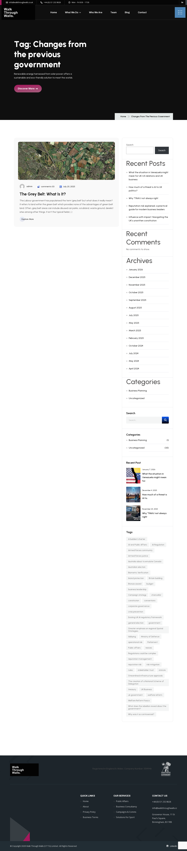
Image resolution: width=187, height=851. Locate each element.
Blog (127, 12)
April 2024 (134, 368)
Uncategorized (137, 398)
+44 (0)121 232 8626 (161, 801)
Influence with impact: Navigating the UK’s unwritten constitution (148, 219)
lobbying (132, 636)
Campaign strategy (137, 595)
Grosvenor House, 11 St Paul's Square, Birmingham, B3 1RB (163, 818)
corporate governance (138, 606)
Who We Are (95, 12)
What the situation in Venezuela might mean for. (154, 477)
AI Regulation (158, 544)
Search (129, 144)
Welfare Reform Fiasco (139, 700)
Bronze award (134, 584)
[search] (165, 420)
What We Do (71, 12)
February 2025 (136, 338)
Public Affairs (122, 801)
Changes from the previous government (150, 116)
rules (130, 670)
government (154, 623)
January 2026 (136, 269)
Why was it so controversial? (141, 714)
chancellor (156, 595)
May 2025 (134, 322)
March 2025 (135, 330)
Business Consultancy (126, 806)
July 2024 (133, 353)
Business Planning (138, 390)
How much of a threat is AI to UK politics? (145, 189)
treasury (132, 689)
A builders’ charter (136, 539)
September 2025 (137, 300)
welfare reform (155, 695)
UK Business (146, 689)
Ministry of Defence (150, 636)
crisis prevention (135, 611)
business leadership (137, 589)
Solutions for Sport (125, 817)
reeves (149, 648)
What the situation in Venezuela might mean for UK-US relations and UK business (148, 176)
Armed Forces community (140, 550)
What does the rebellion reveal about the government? (147, 707)
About (86, 806)
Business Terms (90, 817)
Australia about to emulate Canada (144, 561)
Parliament (152, 642)
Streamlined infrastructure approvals (145, 675)
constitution (133, 600)
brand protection (136, 578)
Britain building (155, 578)
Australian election (136, 567)
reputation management (140, 659)
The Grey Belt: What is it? (43, 194)
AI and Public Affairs (137, 544)
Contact (142, 12)
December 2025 (137, 277)
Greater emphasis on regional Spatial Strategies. (145, 629)
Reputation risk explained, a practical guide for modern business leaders (148, 207)
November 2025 (137, 284)
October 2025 (136, 292)
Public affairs (134, 648)
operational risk (135, 642)
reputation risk (134, 664)
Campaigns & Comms (126, 812)
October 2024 (136, 345)
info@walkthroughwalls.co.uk (166, 808)
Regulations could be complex (142, 653)
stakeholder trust (146, 670)
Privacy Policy (89, 812)
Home (53, 12)
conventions (149, 600)
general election (135, 623)
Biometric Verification (138, 572)
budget (149, 584)
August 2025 (135, 307)
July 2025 (134, 315)
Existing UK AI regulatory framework (145, 617)
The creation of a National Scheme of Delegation (146, 682)
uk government (135, 695)
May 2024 (134, 361)
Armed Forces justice (138, 556)
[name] (18, 12)
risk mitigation (153, 664)
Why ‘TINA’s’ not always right (143, 198)
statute (162, 670)
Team (113, 12)
